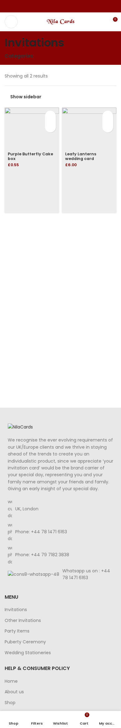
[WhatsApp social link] (67, 6)
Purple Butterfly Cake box (30, 156)
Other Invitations (23, 621)
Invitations (16, 610)
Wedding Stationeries (28, 653)
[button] (50, 116)
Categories (19, 56)
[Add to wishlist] (50, 127)
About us (14, 692)
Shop (10, 703)
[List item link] (60, 532)
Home (11, 681)
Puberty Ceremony (25, 642)
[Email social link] (60, 6)
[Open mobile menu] (11, 22)
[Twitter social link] (53, 6)
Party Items (17, 631)
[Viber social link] (74, 6)
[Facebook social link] (46, 6)
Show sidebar (25, 97)
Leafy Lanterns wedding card (80, 156)
